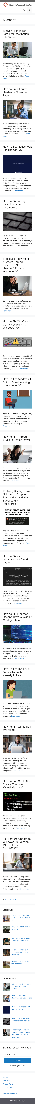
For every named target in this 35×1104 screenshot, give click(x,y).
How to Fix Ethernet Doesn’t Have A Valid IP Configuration (17, 617)
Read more (19, 191)
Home (5, 1077)
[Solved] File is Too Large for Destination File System (16, 34)
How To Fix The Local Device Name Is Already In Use (16, 672)
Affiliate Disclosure (10, 1094)
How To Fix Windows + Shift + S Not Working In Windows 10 (17, 382)
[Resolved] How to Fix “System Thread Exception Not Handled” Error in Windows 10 (16, 265)
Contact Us (7, 1087)
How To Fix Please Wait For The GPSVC (17, 148)
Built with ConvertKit (25, 1065)
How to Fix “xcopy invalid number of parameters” (14, 204)
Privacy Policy (8, 1084)
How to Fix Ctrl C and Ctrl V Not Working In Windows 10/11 (16, 324)
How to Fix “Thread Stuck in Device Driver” (17, 438)
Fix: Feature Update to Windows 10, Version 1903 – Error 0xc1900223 (17, 843)
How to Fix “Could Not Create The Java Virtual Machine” (17, 784)
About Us (6, 1081)
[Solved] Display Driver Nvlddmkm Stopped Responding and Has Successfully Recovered (17, 497)
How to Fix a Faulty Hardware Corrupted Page (16, 92)
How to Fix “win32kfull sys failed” (17, 728)
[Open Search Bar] (24, 10)
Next (16, 899)
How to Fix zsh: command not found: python (16, 559)
